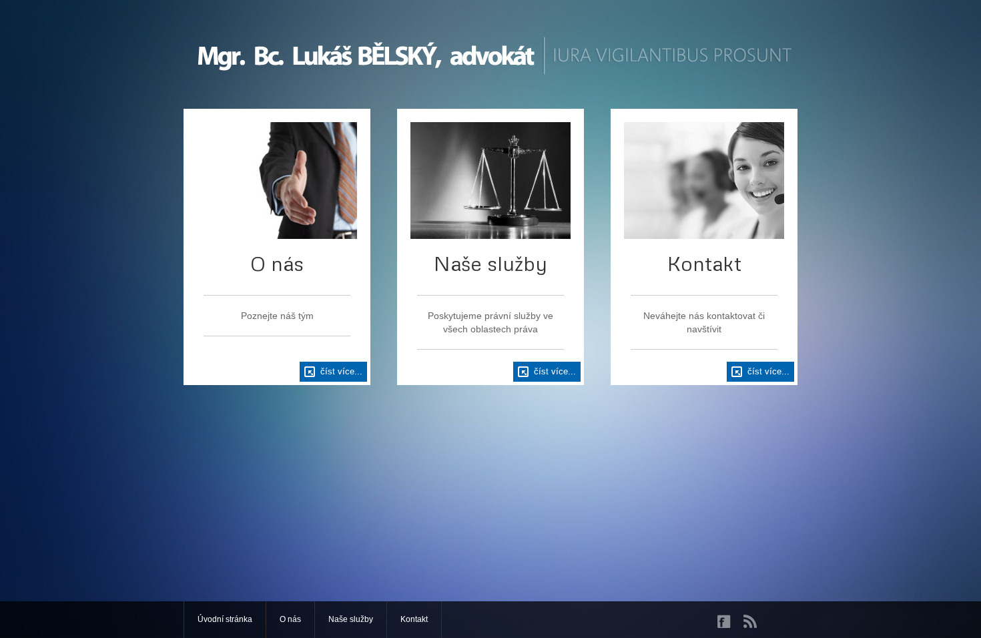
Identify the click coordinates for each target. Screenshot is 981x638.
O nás (290, 619)
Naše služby (350, 619)
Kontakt (414, 619)
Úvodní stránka (225, 619)
